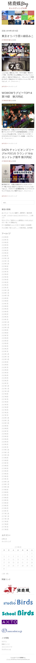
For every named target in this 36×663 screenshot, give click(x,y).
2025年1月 (5, 287)
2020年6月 (5, 434)
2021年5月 (5, 404)
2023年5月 (5, 341)
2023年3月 (5, 346)
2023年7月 (5, 335)
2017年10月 (5, 519)
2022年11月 (5, 356)
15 (27, 559)
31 (4, 569)
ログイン (4, 641)
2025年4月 (5, 279)
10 (4, 559)
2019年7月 (5, 463)
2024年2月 (5, 317)
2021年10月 (5, 391)
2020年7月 (5, 431)
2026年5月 (5, 245)
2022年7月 (5, 367)
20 (18, 562)
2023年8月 (5, 333)
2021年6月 (5, 402)
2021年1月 (5, 415)
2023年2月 (5, 349)
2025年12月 (5, 258)
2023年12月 (5, 322)
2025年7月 (5, 271)
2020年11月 (5, 420)
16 (32, 559)
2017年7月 (5, 527)
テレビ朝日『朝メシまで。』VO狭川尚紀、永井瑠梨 (17, 228)
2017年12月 (5, 513)
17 (4, 562)
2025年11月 (5, 261)
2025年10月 (5, 263)
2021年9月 (5, 394)
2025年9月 (5, 266)
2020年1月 (5, 447)
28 (22, 565)
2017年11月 (5, 516)
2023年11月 (5, 325)
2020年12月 (5, 418)
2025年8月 (5, 269)
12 (13, 559)
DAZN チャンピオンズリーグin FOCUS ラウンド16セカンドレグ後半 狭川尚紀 (18, 153)
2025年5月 (5, 277)
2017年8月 (5, 524)
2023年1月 (5, 351)
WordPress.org (6, 649)
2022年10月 (5, 359)
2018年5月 (5, 500)
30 (32, 565)
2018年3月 (5, 505)
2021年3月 (5, 410)
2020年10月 (5, 423)
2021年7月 (5, 399)
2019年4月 (5, 471)
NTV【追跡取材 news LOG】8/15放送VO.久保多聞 (16, 225)
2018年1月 (5, 511)
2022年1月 (5, 383)
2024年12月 (5, 290)
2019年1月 (5, 479)
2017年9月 (5, 521)
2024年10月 (5, 295)
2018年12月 (5, 481)
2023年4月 (5, 343)
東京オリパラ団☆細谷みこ (18, 36)
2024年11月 (5, 293)
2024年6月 (5, 306)
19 (13, 562)
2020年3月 (5, 442)
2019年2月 (5, 476)
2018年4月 (5, 503)
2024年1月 (5, 319)
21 (22, 562)
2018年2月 (5, 508)
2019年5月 (5, 468)
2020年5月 (5, 436)
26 (13, 565)
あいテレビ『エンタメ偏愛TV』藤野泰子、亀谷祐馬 (17, 213)
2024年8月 (5, 301)
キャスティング (12, 86)
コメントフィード (7, 647)
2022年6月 (5, 370)
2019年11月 (5, 452)
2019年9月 (5, 457)
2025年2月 (5, 285)
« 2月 (3, 573)
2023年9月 (5, 330)
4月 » (7, 573)
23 (32, 562)
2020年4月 (5, 439)
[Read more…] (15, 81)
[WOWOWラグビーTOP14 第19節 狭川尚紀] (18, 127)
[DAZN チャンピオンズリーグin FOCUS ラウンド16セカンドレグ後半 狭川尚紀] (18, 182)
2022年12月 (5, 354)
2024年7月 (5, 303)
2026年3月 (5, 250)
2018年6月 (5, 497)
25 (9, 565)
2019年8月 (5, 460)
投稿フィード (6, 644)
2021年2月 (5, 412)
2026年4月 (5, 248)
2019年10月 (5, 455)
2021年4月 (5, 407)
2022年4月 (5, 375)
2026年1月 (5, 256)
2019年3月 (5, 473)
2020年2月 (5, 444)
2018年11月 (5, 484)
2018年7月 (5, 495)
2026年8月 (5, 237)
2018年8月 (5, 492)
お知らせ (4, 539)
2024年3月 (5, 314)
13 (18, 559)
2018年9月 (5, 489)
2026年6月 (5, 242)
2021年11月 (5, 388)
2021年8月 (5, 396)
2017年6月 (5, 529)
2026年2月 (5, 253)
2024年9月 (5, 298)
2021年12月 (5, 386)
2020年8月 (5, 428)
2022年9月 (5, 362)
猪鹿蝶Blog (18, 4)
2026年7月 (5, 240)
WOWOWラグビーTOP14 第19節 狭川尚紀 (17, 94)
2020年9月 (5, 426)
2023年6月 (5, 338)
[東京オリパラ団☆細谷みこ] (16, 70)
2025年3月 (5, 282)
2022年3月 (5, 378)
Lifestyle (8, 659)
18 (9, 562)
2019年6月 (5, 465)
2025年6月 (5, 274)
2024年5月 (5, 309)
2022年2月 (5, 380)
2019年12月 (5, 450)
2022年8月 (5, 364)
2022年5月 (5, 372)
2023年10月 (5, 327)
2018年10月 (5, 487)
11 (9, 559)
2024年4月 (5, 311)
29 (27, 565)
